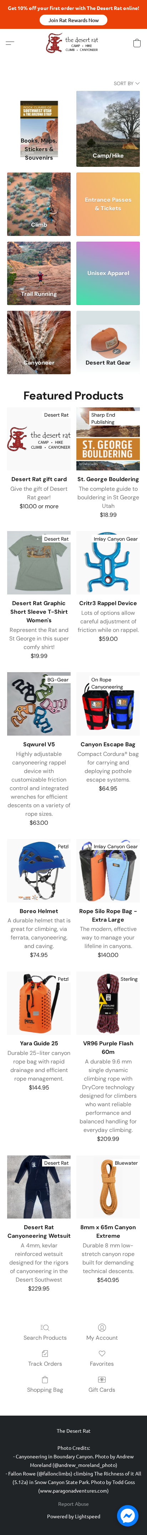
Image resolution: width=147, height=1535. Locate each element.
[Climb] (39, 193)
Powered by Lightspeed (73, 1516)
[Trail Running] (39, 263)
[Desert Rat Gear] (108, 332)
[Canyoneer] (39, 332)
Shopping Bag (45, 1390)
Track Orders (45, 1363)
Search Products (45, 1337)
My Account (102, 1337)
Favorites (102, 1363)
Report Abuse (73, 1503)
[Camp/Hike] (108, 112)
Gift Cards (101, 1390)
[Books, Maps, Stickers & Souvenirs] (39, 112)
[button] (73, 20)
